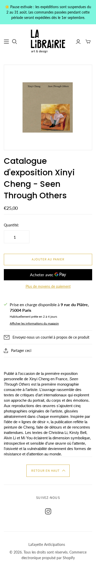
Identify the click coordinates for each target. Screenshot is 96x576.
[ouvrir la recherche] (14, 41)
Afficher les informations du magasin (34, 323)
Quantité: (11, 225)
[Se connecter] (78, 41)
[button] (47, 471)
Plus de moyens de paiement (48, 286)
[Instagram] (48, 511)
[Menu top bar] (6, 41)
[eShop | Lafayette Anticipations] (48, 41)
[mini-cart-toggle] (88, 41)
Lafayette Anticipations (46, 544)
